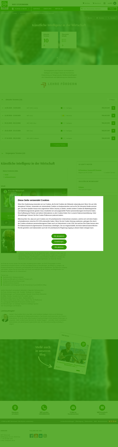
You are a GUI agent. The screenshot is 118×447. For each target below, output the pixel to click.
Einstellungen (59, 241)
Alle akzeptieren (59, 236)
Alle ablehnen (59, 247)
